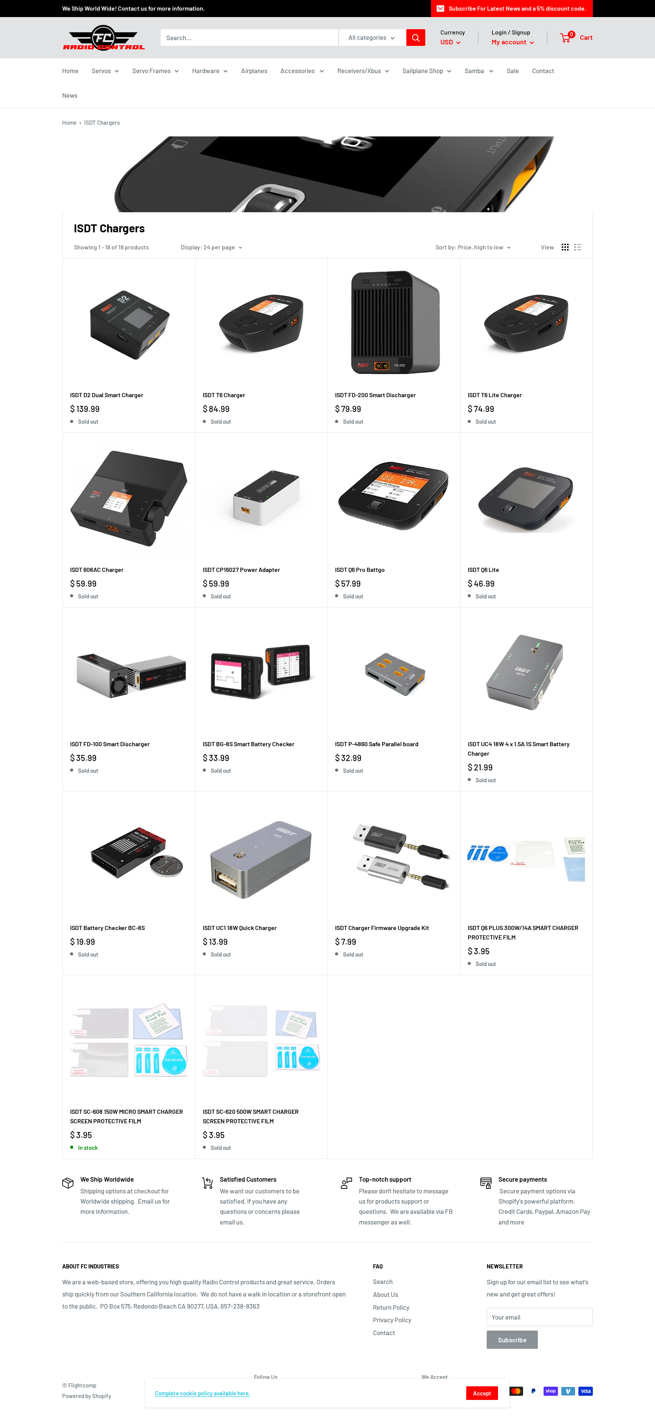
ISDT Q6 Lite (483, 569)
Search (383, 1281)
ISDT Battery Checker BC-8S (107, 927)
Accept (482, 1393)
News (69, 95)
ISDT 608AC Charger (97, 569)
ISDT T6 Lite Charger (495, 394)
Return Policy (391, 1307)
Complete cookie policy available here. (202, 1393)
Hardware (205, 70)
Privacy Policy (392, 1319)
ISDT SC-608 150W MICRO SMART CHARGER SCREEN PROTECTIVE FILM (126, 1116)
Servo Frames (151, 70)
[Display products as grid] (565, 247)
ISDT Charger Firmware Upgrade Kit (382, 927)
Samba (475, 70)
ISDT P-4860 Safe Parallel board (376, 743)
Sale (513, 70)
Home (70, 70)
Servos (101, 70)
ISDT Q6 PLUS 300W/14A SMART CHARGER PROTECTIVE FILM (523, 932)
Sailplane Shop (423, 70)
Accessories (298, 70)
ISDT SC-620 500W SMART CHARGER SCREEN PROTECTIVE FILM (251, 1116)
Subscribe (512, 1339)
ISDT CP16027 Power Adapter (241, 569)
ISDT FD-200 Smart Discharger (375, 394)
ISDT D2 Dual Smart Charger (106, 394)
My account (510, 42)
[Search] (415, 37)
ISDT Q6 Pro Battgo (360, 569)
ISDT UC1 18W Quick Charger (240, 927)
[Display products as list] (577, 247)
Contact (543, 70)
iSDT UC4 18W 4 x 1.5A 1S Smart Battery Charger (519, 748)
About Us (385, 1294)
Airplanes (254, 70)
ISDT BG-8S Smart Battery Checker (249, 743)
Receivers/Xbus (359, 70)
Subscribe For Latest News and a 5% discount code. (517, 8)
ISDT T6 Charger (224, 394)
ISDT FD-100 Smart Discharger (110, 743)
